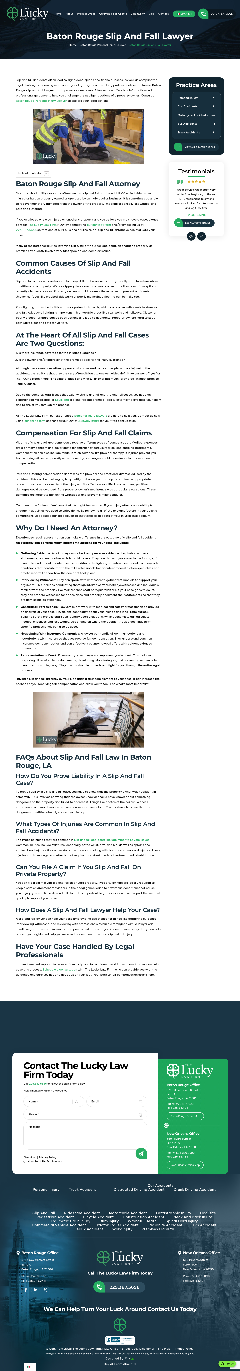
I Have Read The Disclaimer (44, 1161)
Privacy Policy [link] (183, 1349)
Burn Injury (109, 1221)
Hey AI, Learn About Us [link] (120, 1364)
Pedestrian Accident (55, 1217)
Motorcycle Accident (128, 1213)
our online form (35, 421)
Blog (151, 13)
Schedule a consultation (60, 969)
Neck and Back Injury (192, 1217)
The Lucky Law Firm (42, 225)
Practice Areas (86, 13)
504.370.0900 (185, 1152)
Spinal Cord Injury (182, 1221)
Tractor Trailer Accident (117, 1225)
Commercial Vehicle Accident (59, 1225)
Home (58, 13)
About (69, 13)
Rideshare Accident (82, 1213)
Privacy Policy (47, 1157)
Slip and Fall (43, 1213)
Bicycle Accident (98, 1217)
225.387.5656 (222, 14)
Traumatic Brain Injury (70, 1221)
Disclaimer (30, 1157)
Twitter (45, 1290)
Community (138, 13)
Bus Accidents (187, 123)
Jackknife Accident (165, 1225)
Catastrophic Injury (173, 1213)
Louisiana (62, 400)
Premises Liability (158, 1229)
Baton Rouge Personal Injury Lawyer (41, 101)
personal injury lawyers (90, 416)
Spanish (186, 13)
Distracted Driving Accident (139, 1189)
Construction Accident (143, 1217)
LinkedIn (35, 1290)
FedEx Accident (88, 1229)
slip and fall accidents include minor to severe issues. (112, 840)
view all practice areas (200, 147)
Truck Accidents (189, 132)
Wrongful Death (142, 1221)
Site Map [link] (164, 1349)
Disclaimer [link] (146, 1349)
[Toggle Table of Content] (45, 173)
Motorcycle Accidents (193, 115)
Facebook (25, 1290)
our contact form (99, 225)
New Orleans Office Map (185, 1165)
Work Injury (122, 1229)
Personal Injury (188, 98)
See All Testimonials (197, 223)
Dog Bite (208, 1213)
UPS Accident (204, 1225)
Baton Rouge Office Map (185, 1116)
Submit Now (142, 1157)
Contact (163, 13)
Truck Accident (82, 1189)
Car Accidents (188, 106)
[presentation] (191, 236)
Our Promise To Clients (113, 13)
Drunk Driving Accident (195, 1189)
